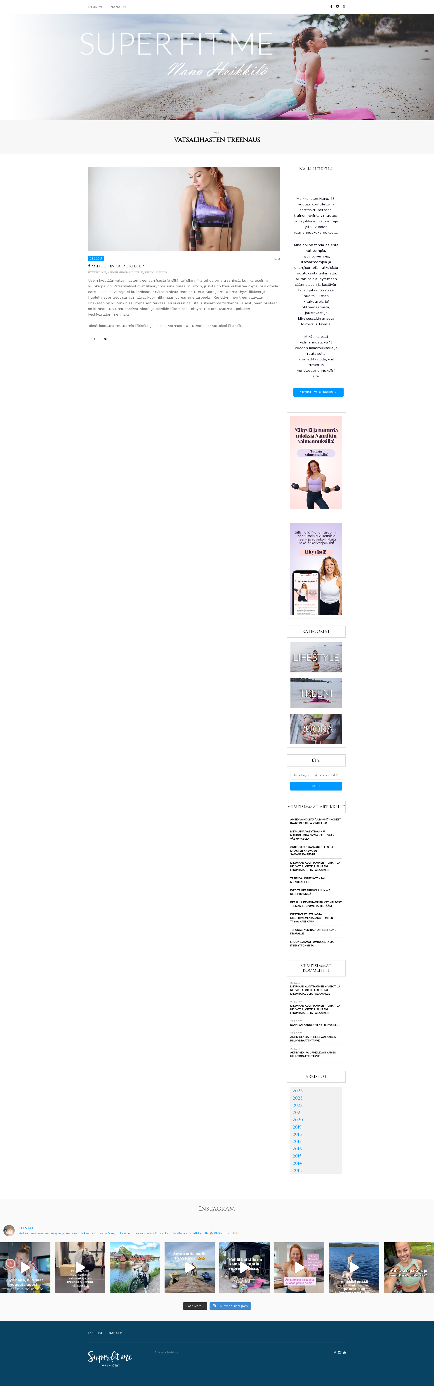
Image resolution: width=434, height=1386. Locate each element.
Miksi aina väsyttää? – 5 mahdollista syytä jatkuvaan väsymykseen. (312, 835)
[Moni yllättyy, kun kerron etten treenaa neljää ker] (80, 1267)
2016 (297, 1149)
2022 (297, 1105)
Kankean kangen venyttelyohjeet (315, 1024)
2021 (297, 1113)
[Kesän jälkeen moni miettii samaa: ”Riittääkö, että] (354, 1267)
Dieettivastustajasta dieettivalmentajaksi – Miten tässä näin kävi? (311, 918)
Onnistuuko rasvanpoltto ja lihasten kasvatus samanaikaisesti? (311, 850)
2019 (297, 1127)
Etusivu (96, 7)
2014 (297, 1163)
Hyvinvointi (97, 272)
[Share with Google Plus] (135, 338)
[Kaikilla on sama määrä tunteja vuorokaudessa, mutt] (244, 1267)
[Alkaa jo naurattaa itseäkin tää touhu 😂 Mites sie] (190, 1267)
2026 (297, 1091)
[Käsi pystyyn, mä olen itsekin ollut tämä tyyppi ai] (299, 1267)
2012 (297, 1170)
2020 (297, 1120)
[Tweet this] (125, 338)
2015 (297, 1156)
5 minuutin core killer (116, 266)
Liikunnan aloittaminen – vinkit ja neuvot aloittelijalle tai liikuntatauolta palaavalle (315, 866)
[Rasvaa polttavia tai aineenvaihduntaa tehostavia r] (25, 1267)
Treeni (149, 272)
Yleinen (161, 272)
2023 (297, 1098)
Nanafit (119, 7)
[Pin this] (145, 338)
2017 (297, 1141)
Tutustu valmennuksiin (318, 392)
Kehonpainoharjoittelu (125, 272)
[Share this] (115, 338)
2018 (297, 1134)
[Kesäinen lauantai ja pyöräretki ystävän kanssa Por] (135, 1267)
